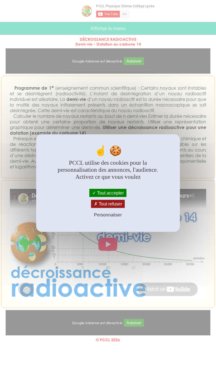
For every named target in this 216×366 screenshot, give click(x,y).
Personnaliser (108, 215)
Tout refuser (110, 204)
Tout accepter (110, 193)
